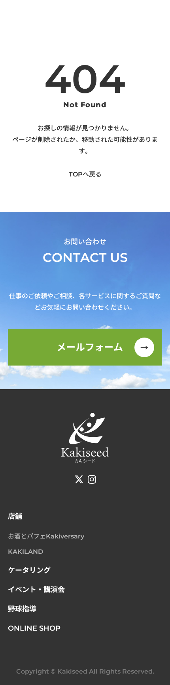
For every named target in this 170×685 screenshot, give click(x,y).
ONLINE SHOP (34, 628)
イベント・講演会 (36, 589)
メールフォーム (103, 347)
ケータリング (29, 570)
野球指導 (22, 609)
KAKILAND (25, 551)
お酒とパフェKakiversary (46, 536)
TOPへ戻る (85, 174)
